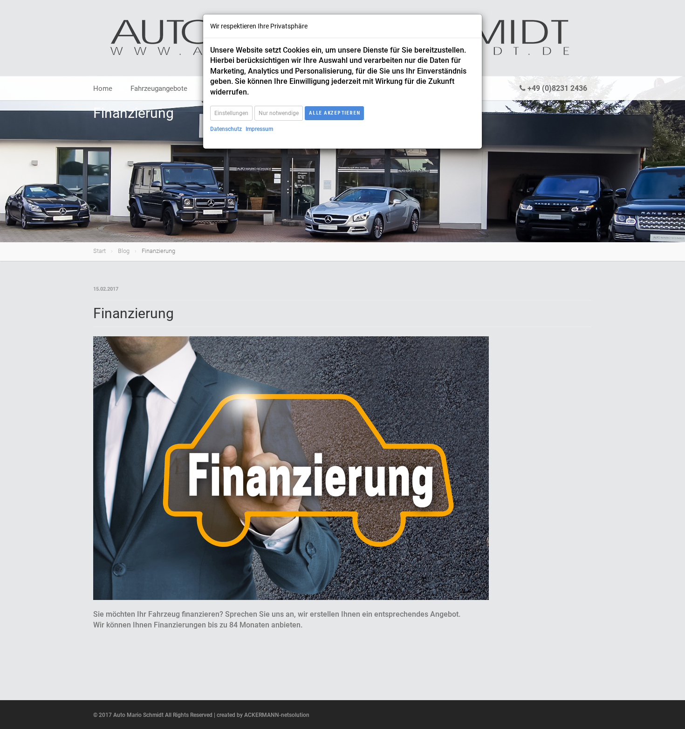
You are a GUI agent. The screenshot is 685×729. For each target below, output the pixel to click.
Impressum (259, 129)
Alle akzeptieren (334, 113)
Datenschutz (226, 129)
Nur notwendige (279, 113)
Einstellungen (231, 113)
